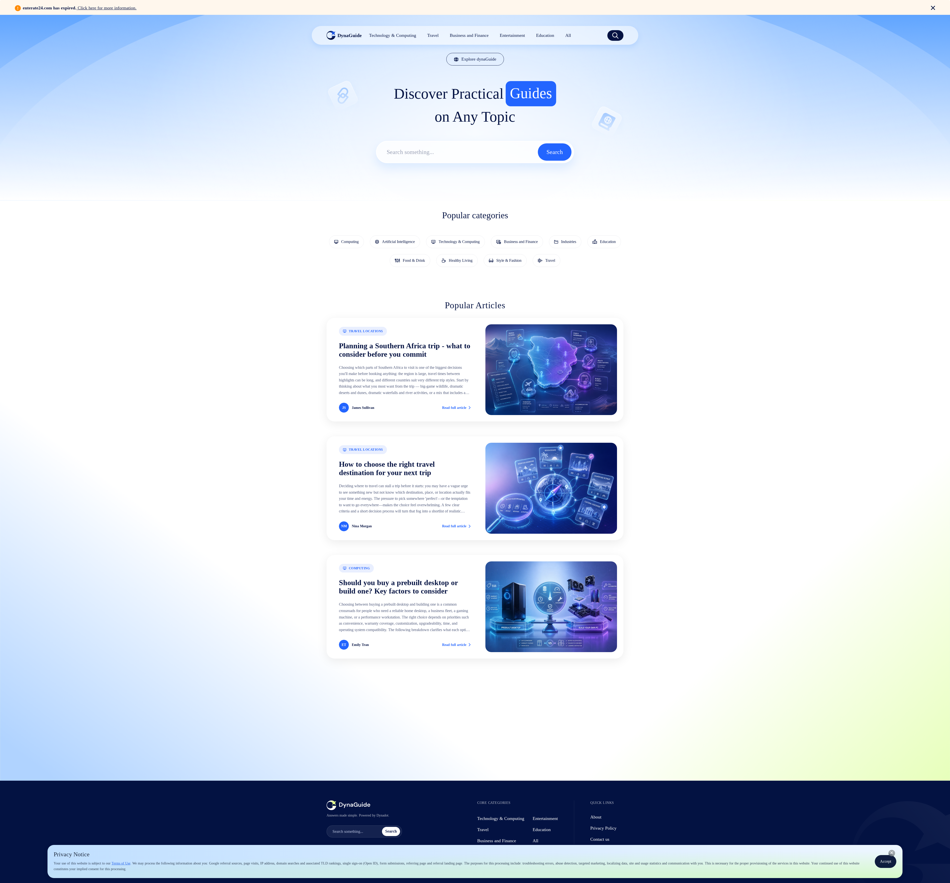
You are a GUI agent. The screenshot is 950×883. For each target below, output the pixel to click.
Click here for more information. (106, 7)
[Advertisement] (475, 716)
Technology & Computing (500, 818)
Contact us (599, 839)
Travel (483, 829)
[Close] (891, 853)
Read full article (454, 408)
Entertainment (545, 818)
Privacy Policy (603, 828)
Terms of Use (121, 863)
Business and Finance (496, 840)
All (535, 840)
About (595, 817)
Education (542, 829)
